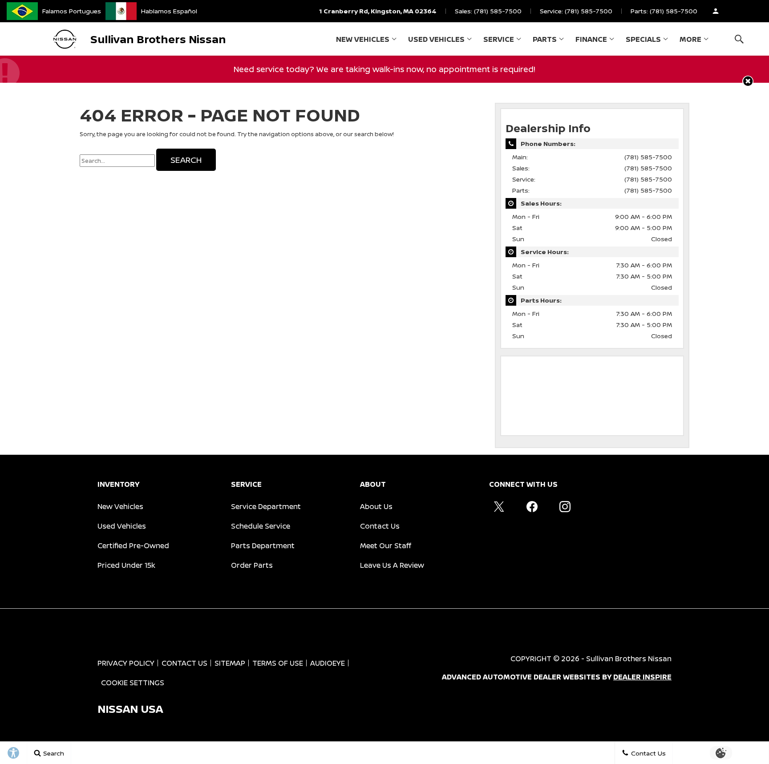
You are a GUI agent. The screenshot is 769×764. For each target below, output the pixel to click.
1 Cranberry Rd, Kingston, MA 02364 (378, 11)
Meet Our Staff (385, 545)
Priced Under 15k (126, 565)
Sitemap (230, 663)
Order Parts (252, 565)
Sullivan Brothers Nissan (629, 658)
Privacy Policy (125, 663)
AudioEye (327, 663)
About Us (376, 506)
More (690, 41)
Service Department (266, 506)
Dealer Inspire (642, 677)
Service (498, 39)
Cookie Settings (132, 682)
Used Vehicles (436, 39)
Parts (545, 39)
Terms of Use (277, 663)
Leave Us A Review (392, 565)
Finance (591, 39)
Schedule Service (260, 526)
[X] (499, 506)
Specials (643, 39)
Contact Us (380, 526)
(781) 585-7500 (648, 157)
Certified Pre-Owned (133, 545)
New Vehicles (362, 39)
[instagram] (565, 506)
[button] (739, 39)
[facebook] (532, 506)
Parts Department (263, 545)
